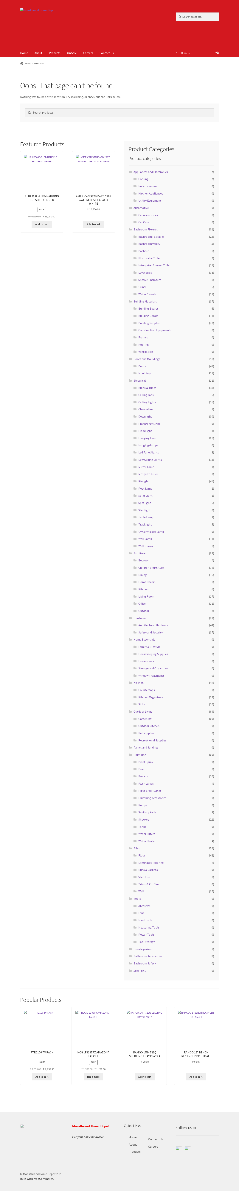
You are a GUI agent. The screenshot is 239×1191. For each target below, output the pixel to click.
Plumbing (140, 755)
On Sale (72, 53)
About (38, 53)
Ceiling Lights (147, 402)
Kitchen (143, 589)
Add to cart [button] (41, 224)
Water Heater (147, 841)
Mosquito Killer (148, 474)
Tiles (137, 848)
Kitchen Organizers (150, 697)
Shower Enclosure (149, 280)
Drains (142, 769)
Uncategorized (143, 949)
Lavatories (145, 272)
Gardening (145, 719)
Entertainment (148, 186)
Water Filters (146, 834)
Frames (143, 337)
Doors (142, 366)
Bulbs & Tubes (147, 388)
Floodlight (145, 431)
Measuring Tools (148, 927)
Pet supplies (146, 733)
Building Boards (148, 308)
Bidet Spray (145, 762)
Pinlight (143, 481)
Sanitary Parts (147, 812)
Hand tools (145, 920)
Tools (137, 898)
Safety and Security (150, 632)
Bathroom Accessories (148, 956)
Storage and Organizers (153, 668)
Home (24, 53)
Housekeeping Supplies (153, 654)
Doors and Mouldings (147, 359)
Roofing (143, 344)
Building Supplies (149, 323)
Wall (141, 891)
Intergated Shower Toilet (154, 265)
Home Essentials (144, 639)
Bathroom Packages (151, 236)
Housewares (146, 661)
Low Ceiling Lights (150, 459)
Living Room (146, 596)
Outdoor (143, 611)
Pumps (142, 805)
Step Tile (144, 877)
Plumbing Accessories (152, 798)
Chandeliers (145, 409)
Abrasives (144, 906)
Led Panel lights (148, 452)
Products (54, 53)
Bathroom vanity (149, 244)
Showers (143, 819)
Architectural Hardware (153, 625)
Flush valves (146, 783)
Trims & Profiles (148, 884)
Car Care (143, 222)
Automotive (141, 208)
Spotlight (144, 503)
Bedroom (144, 560)
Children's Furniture (151, 567)
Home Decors (147, 582)
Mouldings (145, 373)
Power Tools (146, 934)
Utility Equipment (149, 200)
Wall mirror (145, 546)
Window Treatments (151, 675)
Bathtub (143, 251)
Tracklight (145, 524)
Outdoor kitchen (148, 726)
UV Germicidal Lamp (151, 532)
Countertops (146, 690)
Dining (142, 575)
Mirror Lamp (146, 467)
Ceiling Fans (146, 395)
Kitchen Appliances (150, 193)
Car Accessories (148, 215)
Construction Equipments (154, 330)
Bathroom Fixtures (146, 229)
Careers (88, 53)
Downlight (145, 416)
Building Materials (145, 301)
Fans (141, 913)
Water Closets (147, 294)
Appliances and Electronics (151, 172)
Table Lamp (145, 517)
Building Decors (148, 316)
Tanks (142, 827)
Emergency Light (149, 424)
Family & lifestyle (149, 647)
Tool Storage (146, 942)
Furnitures (140, 553)
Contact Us (107, 53)
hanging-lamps (148, 445)
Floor (141, 855)
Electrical (140, 380)
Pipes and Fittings (150, 790)
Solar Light (145, 495)
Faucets (143, 776)
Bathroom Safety (145, 963)
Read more (93, 1076)
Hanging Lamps (148, 438)
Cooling (143, 179)
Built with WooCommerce (36, 1179)
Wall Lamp (145, 539)
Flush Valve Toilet (149, 258)
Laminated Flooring (151, 862)
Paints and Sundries (146, 747)
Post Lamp (145, 488)
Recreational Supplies (152, 740)
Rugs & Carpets (148, 870)
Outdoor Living (143, 711)
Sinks (141, 704)
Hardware (140, 618)
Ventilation (145, 352)
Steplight (144, 510)
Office (142, 603)
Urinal (142, 287)
